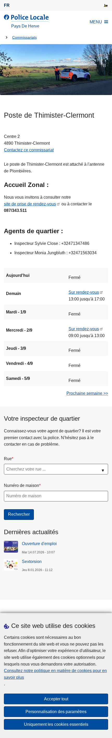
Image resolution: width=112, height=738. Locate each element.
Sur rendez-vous (84, 292)
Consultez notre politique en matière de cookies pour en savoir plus (55, 674)
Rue (8, 459)
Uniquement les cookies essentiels (56, 724)
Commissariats (24, 37)
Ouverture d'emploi (39, 543)
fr (7, 5)
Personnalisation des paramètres (56, 711)
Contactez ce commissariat (29, 150)
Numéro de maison (21, 485)
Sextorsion (32, 561)
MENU (96, 22)
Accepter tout (56, 699)
